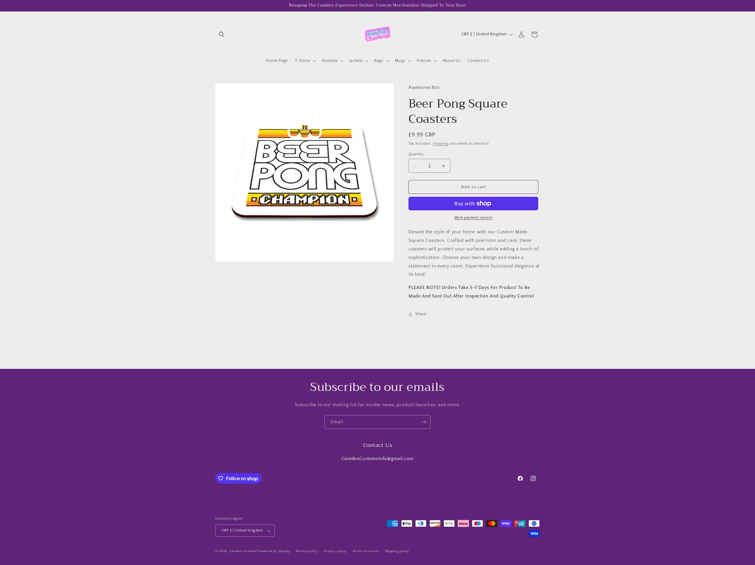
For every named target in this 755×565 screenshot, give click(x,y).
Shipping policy (397, 551)
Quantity (416, 154)
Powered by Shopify (274, 551)
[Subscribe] (423, 422)
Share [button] (420, 314)
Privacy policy (335, 551)
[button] (221, 34)
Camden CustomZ (243, 551)
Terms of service (365, 551)
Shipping (440, 144)
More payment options (473, 217)
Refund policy (307, 551)
